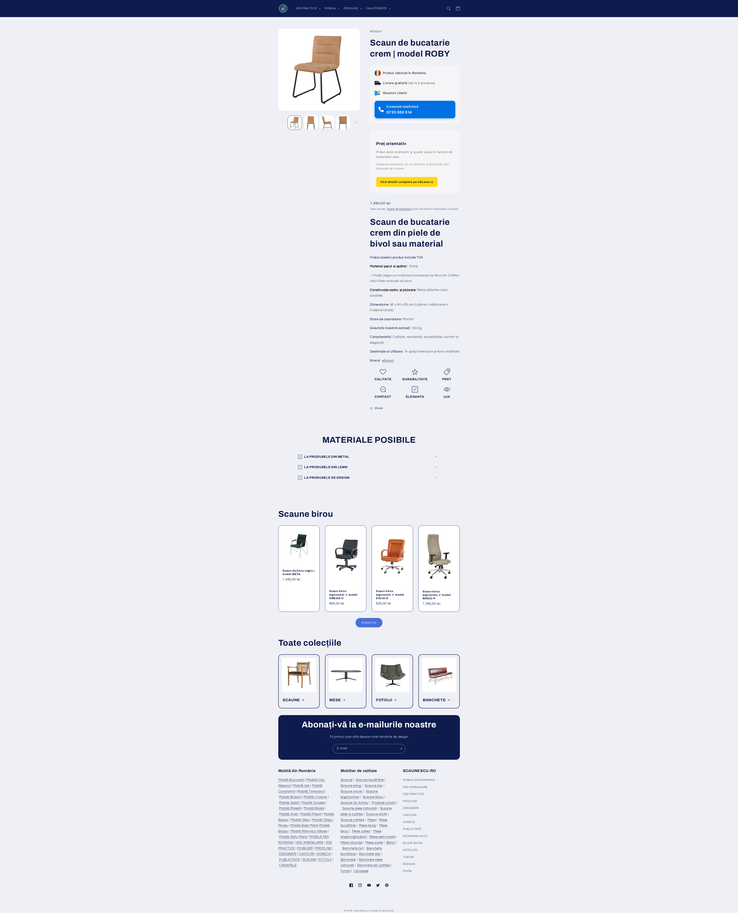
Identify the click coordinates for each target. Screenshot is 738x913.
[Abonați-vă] (400, 748)
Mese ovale (374, 842)
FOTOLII (384, 700)
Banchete (348, 859)
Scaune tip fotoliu (354, 803)
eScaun (388, 360)
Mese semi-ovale (382, 837)
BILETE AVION (413, 843)
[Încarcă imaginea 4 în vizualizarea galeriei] (343, 123)
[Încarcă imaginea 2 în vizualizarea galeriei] (311, 123)
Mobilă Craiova (315, 797)
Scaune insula (351, 791)
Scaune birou (373, 797)
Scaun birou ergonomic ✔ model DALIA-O (390, 595)
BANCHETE (434, 700)
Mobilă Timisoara (311, 791)
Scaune (346, 780)
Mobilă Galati (289, 803)
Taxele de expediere (399, 209)
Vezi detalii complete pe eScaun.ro (407, 182)
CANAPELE (288, 865)
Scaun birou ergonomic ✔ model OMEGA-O (343, 595)
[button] (307, 8)
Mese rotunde (351, 842)
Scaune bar (374, 785)
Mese (371, 820)
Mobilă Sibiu (300, 820)
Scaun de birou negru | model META (299, 572)
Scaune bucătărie (370, 780)
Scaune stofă (376, 814)
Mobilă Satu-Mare (293, 837)
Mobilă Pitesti (310, 814)
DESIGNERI (288, 854)
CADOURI (306, 854)
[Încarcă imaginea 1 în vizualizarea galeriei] (295, 123)
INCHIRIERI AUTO (415, 836)
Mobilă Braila (314, 808)
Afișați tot (369, 622)
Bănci (390, 842)
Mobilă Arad (288, 814)
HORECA (324, 854)
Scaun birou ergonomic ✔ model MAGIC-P (437, 595)
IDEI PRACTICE (413, 794)
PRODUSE (323, 848)
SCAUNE (291, 700)
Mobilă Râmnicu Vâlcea (309, 831)
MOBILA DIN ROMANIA (419, 780)
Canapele (360, 871)
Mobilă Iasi (301, 785)
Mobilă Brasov (290, 797)
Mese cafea (361, 831)
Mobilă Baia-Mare (304, 825)
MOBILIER (305, 848)
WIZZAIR (409, 864)
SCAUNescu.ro (362, 911)
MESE (335, 700)
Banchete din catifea (373, 865)
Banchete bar (370, 854)
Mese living (367, 825)
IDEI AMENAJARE (309, 842)
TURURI (408, 857)
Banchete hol (352, 848)
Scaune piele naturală (359, 808)
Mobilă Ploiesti (290, 808)
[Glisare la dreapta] (356, 122)
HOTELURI (410, 850)
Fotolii (345, 871)
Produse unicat (384, 803)
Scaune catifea (352, 820)
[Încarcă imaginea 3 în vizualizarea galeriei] (327, 123)
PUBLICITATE (289, 859)
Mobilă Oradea (313, 803)
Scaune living (351, 785)
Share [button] (379, 408)
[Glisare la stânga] (282, 122)
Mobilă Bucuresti (291, 780)
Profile (407, 871)
